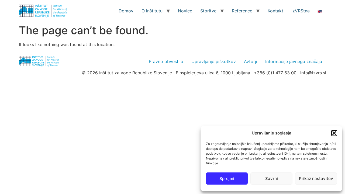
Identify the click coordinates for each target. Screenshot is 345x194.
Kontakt (275, 10)
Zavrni (271, 178)
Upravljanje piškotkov (213, 61)
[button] (334, 133)
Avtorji (250, 61)
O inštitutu (152, 10)
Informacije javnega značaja (293, 61)
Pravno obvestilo (166, 61)
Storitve (208, 10)
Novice (185, 10)
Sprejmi (226, 178)
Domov (126, 10)
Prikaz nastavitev (316, 178)
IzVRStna (300, 10)
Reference (242, 10)
